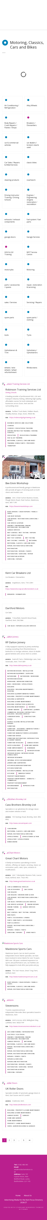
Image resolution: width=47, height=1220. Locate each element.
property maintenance (16, 776)
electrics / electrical (16, 1034)
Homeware (31, 748)
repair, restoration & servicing (20, 546)
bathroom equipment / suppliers (20, 673)
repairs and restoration (17, 1061)
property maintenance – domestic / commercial (21, 779)
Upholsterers (12, 836)
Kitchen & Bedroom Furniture (19, 765)
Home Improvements (15, 748)
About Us (28, 1195)
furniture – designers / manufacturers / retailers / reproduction (23, 729)
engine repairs (33, 904)
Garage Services (13, 530)
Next (29, 1140)
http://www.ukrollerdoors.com (20, 1105)
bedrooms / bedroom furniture (19, 681)
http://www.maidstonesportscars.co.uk (23, 977)
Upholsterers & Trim (30, 836)
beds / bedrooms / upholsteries (19, 684)
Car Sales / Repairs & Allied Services (21, 626)
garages (10, 909)
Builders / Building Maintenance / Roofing (20, 690)
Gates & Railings (13, 745)
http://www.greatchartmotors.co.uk (22, 881)
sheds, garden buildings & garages (21, 1126)
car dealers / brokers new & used (20, 895)
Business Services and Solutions (20, 423)
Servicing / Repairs (14, 559)
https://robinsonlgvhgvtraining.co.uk (22, 417)
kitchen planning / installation (20, 770)
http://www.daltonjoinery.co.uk (20, 665)
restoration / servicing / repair (20, 554)
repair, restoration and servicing (21, 1053)
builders (10, 686)
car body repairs (14, 516)
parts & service (13, 923)
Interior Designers (14, 757)
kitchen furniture (14, 768)
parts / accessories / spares (18, 917)
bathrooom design (14, 679)
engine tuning (13, 907)
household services (15, 750)
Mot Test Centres (14, 538)
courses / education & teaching (20, 428)
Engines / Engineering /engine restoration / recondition (19, 526)
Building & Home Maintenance (19, 701)
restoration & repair (15, 556)
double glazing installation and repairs (20, 722)
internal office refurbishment (19, 760)
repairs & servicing (15, 1059)
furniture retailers (15, 742)
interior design (33, 750)
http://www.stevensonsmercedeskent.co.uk (24, 1026)
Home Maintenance (14, 1120)
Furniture (11, 726)
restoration (12, 548)
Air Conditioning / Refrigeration (20, 1032)
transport (11, 446)
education (11, 435)
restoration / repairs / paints (19, 551)
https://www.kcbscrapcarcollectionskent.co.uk (21, 589)
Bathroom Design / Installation (20, 671)
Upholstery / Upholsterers (18, 839)
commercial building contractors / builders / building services (21, 713)
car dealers (12, 892)
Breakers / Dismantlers (16, 594)
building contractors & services (20, 704)
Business (32, 707)
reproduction (28, 785)
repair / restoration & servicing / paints (20, 926)
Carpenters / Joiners (32, 709)
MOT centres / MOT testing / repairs (21, 532)
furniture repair (14, 735)
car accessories (13, 889)
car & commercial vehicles (17, 887)
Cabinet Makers (13, 709)
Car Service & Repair (15, 523)
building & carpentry (15, 699)
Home (18, 1195)
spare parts (31, 932)
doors (9, 719)
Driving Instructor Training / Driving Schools (22, 431)
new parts (11, 915)
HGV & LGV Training (14, 438)
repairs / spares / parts (16, 930)
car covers (28, 889)
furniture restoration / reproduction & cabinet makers (23, 739)
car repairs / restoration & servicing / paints (22, 519)
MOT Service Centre (15, 535)
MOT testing (30, 538)
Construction (29, 716)
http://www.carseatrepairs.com (20, 823)
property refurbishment (17, 783)
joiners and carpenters (16, 763)
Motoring (33, 540)
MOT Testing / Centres (16, 540)
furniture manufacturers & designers (22, 733)
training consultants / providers (21, 443)
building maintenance (16, 707)
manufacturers (24, 773)
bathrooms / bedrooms (29, 676)
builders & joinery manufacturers (21, 693)
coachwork (12, 828)
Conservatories (13, 716)
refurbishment (13, 785)
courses (10, 425)
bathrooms (11, 676)
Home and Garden (31, 745)
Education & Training (28, 435)
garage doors (32, 742)
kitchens (10, 773)
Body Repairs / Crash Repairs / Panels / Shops (22, 512)
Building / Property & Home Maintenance (23, 696)
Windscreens (12, 842)
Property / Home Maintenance (19, 1123)
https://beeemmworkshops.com (21, 506)
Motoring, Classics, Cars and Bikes (21, 440)
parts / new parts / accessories (19, 920)
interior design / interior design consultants (20, 754)
